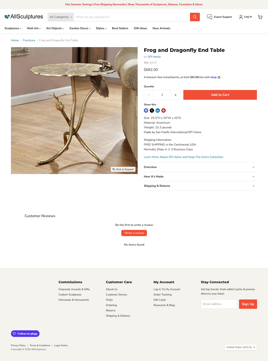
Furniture (29, 40)
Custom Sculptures (70, 294)
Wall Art (33, 28)
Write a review (134, 233)
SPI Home (154, 57)
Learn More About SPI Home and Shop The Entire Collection (183, 157)
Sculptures (12, 28)
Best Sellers (120, 28)
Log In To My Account (167, 289)
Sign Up (248, 304)
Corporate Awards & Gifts (74, 289)
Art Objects (54, 28)
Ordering (111, 305)
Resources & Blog (164, 305)
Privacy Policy (18, 345)
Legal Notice (61, 345)
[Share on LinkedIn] (158, 110)
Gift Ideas (140, 28)
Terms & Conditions (40, 345)
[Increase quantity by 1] (175, 95)
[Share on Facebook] (146, 110)
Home (15, 40)
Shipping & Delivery (118, 316)
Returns (110, 310)
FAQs (109, 300)
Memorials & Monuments (74, 300)
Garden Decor (79, 28)
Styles (100, 28)
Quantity (149, 86)
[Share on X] (152, 110)
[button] (246, 17)
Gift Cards (160, 300)
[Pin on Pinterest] (163, 110)
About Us (111, 289)
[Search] (195, 17)
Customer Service (116, 294)
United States (239, 347)
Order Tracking (163, 294)
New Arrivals (161, 28)
